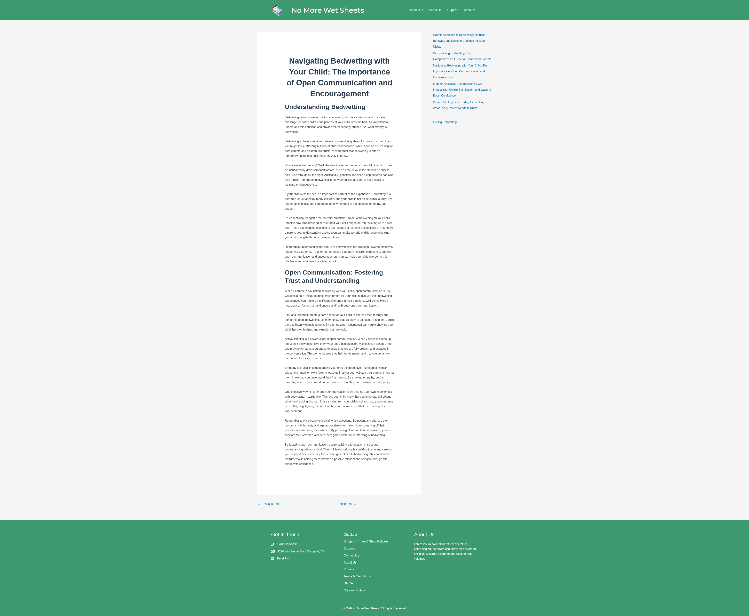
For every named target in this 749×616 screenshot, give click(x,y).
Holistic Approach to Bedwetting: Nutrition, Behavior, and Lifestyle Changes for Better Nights (459, 40)
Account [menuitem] (469, 10)
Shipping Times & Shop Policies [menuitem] (366, 541)
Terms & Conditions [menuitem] (357, 576)
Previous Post (269, 503)
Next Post (348, 503)
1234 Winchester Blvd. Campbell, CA (301, 551)
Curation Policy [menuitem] (354, 590)
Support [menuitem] (452, 10)
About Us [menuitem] (435, 10)
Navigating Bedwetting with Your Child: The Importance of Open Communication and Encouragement (460, 71)
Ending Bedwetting (445, 122)
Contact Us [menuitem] (415, 10)
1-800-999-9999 (287, 544)
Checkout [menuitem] (350, 534)
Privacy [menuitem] (349, 569)
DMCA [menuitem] (348, 583)
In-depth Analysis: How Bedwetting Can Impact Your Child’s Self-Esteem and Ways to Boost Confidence (462, 89)
